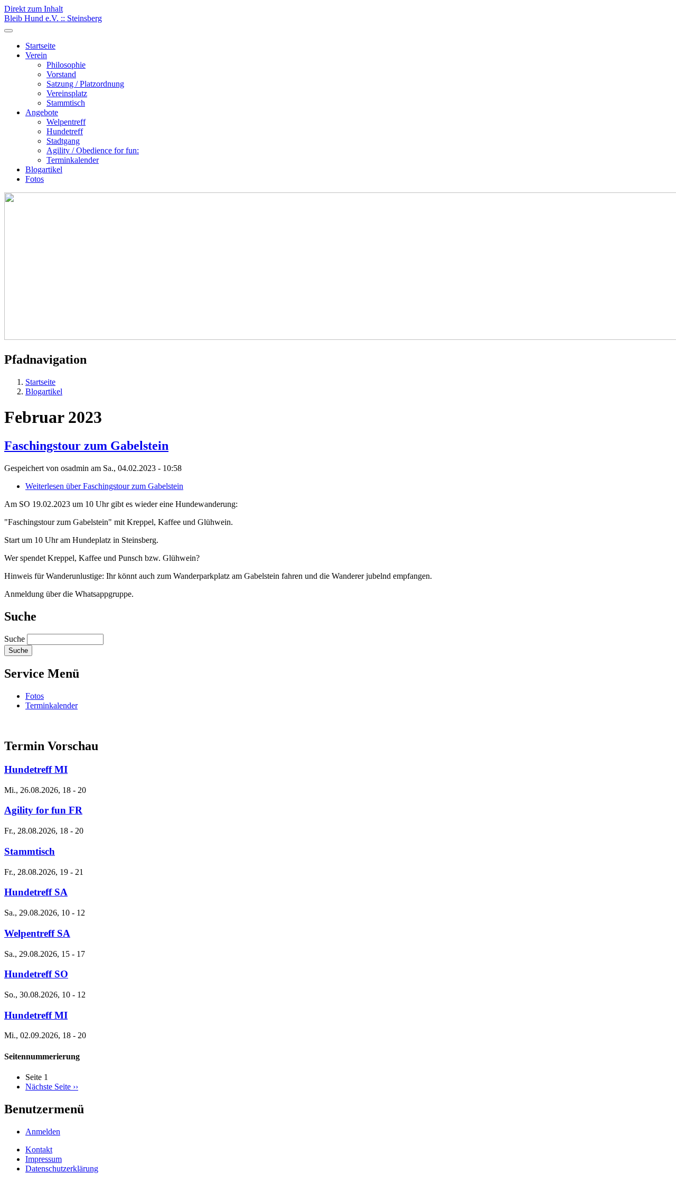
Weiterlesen (104, 486)
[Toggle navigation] (8, 30)
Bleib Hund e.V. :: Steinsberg (53, 18)
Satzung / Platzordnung (85, 83)
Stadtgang (63, 140)
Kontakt (38, 1149)
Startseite (40, 45)
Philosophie (66, 64)
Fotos (34, 178)
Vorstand (61, 74)
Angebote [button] (41, 112)
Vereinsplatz (66, 93)
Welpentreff (66, 121)
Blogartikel (43, 169)
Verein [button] (36, 55)
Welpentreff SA (37, 933)
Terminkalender (72, 159)
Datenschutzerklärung (61, 1168)
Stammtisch (65, 102)
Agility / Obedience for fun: (92, 150)
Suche (14, 638)
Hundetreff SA (36, 892)
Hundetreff (64, 131)
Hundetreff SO (36, 974)
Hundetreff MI (36, 769)
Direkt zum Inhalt (33, 8)
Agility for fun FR (43, 810)
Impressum (43, 1159)
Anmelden (42, 1131)
